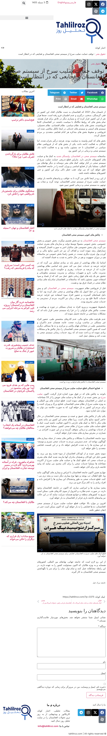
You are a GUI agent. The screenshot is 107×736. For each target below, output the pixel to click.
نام (104, 662)
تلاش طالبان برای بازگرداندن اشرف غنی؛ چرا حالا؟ (19, 155)
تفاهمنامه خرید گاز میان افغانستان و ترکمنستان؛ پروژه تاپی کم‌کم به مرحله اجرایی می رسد (18, 306)
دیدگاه (102, 626)
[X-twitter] (95, 4)
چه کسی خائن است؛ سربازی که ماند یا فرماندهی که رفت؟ (19, 266)
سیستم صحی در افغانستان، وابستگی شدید (76, 156)
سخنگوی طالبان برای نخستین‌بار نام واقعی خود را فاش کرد (64, 47)
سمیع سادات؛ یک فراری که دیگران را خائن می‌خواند (20, 537)
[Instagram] (88, 4)
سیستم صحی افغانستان (94, 240)
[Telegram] (102, 11)
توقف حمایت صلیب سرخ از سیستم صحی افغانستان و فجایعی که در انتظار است (56, 73)
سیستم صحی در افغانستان (60, 288)
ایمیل (103, 673)
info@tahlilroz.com (48, 726)
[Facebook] (102, 4)
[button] (23, 3)
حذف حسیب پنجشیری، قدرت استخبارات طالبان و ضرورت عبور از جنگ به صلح (19, 347)
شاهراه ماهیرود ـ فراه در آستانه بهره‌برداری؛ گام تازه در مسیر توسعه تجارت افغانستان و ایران (18, 464)
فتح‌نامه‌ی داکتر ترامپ (23, 119)
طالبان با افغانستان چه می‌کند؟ (18, 502)
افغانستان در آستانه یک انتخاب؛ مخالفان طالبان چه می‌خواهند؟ (18, 426)
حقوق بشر (101, 54)
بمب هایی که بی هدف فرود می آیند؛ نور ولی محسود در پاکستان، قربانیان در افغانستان (18, 388)
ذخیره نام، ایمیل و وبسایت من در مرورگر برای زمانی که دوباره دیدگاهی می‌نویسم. (71, 688)
